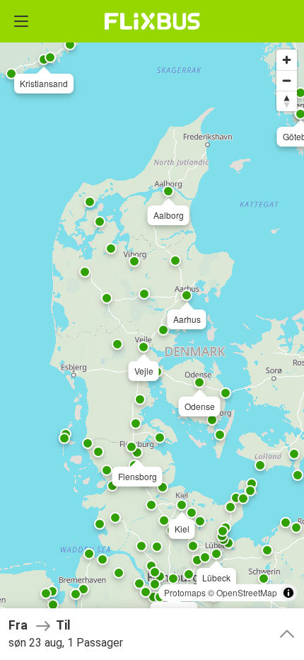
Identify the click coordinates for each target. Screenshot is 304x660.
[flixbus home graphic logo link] (152, 21)
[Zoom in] (286, 60)
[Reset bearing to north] (286, 101)
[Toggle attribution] (288, 592)
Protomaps (185, 592)
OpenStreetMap (246, 592)
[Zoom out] (286, 80)
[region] (152, 330)
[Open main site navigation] (21, 21)
